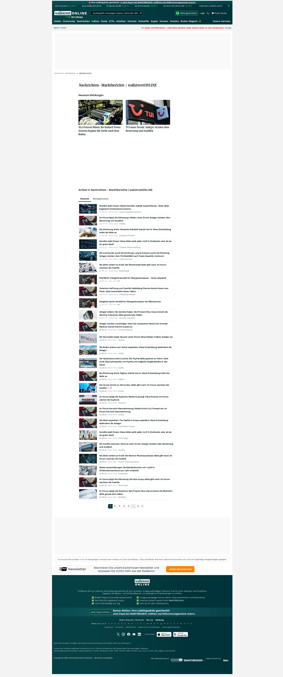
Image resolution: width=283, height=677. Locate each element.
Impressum (109, 627)
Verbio (121, 353)
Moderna (122, 403)
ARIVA (123, 643)
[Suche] (140, 13)
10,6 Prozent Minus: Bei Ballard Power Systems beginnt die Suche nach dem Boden (99, 130)
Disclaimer (119, 627)
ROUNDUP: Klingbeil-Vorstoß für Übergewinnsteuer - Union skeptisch (133, 278)
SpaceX (121, 340)
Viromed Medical (125, 330)
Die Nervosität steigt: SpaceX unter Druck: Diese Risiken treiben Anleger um (136, 337)
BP (118, 281)
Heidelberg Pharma (127, 294)
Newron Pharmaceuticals (128, 462)
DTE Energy (123, 438)
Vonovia (121, 450)
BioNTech (122, 497)
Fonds (104, 21)
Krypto (154, 21)
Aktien (57, 21)
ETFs (112, 21)
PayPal (121, 368)
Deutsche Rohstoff (127, 236)
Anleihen (121, 21)
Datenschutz (131, 627)
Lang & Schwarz (125, 259)
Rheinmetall (124, 271)
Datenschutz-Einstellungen (149, 627)
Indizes (95, 21)
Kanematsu (122, 474)
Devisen (164, 21)
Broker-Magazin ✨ (191, 21)
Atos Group (123, 485)
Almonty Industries (127, 318)
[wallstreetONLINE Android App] (180, 636)
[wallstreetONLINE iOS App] (164, 636)
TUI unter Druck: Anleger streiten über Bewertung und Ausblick (147, 128)
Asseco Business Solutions (130, 212)
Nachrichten (83, 21)
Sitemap (149, 620)
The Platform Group (126, 426)
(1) (108, 388)
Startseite (58, 73)
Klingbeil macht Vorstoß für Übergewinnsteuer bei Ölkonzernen (130, 301)
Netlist (121, 415)
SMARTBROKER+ (176, 600)
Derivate (132, 21)
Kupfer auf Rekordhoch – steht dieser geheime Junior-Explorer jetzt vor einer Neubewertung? (166, 28)
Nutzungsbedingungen (171, 627)
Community (69, 21)
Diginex (121, 379)
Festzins (174, 21)
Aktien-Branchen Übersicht (131, 620)
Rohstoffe (143, 21)
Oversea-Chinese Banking (129, 247)
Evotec (121, 391)
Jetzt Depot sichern (100, 612)
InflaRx (122, 224)
